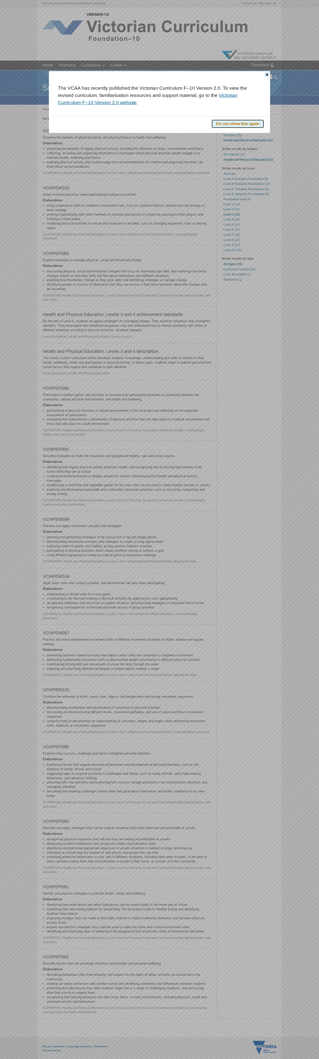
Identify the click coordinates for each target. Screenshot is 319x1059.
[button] (266, 74)
